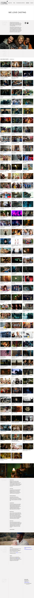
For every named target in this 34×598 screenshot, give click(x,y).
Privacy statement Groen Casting (28, 549)
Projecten (10, 2)
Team (14, 2)
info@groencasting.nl (26, 582)
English (31, 2)
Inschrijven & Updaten (20, 2)
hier (17, 558)
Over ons (5, 2)
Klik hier (17, 552)
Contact (27, 2)
